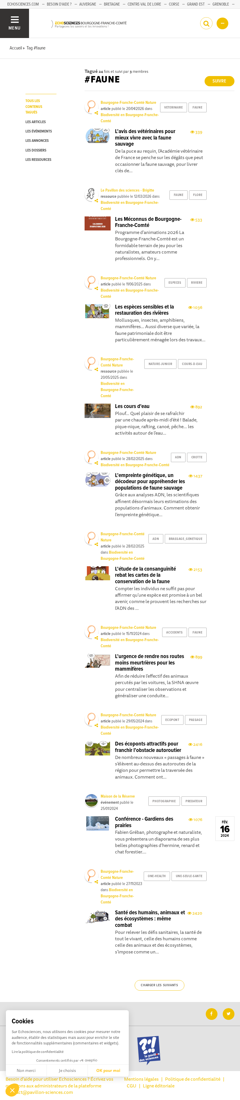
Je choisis (67, 1070)
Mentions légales (141, 1079)
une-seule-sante (189, 876)
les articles (35, 122)
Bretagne (112, 4)
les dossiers (35, 150)
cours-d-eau (192, 364)
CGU (131, 1085)
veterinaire (173, 108)
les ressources (38, 159)
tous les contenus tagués (33, 107)
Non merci (26, 1070)
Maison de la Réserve (118, 796)
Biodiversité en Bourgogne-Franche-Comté (117, 390)
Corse (174, 4)
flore (197, 195)
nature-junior (160, 364)
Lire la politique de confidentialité (38, 1051)
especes (175, 283)
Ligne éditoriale (158, 1085)
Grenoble (220, 4)
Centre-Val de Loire (144, 4)
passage (195, 720)
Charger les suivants (159, 985)
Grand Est (196, 4)
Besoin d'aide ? (59, 4)
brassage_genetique (185, 539)
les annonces (37, 140)
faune (197, 108)
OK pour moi (108, 1070)
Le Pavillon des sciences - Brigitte (127, 190)
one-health (157, 876)
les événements (38, 131)
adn (178, 457)
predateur (194, 801)
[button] (12, 1090)
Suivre (219, 81)
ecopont (172, 720)
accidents (174, 633)
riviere (196, 283)
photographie (164, 801)
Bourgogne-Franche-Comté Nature (128, 102)
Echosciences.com (23, 4)
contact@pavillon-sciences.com (40, 1092)
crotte (196, 457)
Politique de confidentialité (192, 1079)
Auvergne (87, 4)
